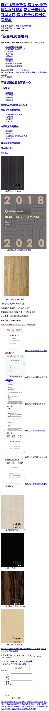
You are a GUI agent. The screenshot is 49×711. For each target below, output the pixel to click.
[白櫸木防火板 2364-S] (12, 643)
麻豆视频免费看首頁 (13, 47)
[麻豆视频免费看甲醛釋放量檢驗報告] (15, 377)
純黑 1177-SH (10, 568)
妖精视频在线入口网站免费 (21, 706)
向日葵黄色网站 (39, 706)
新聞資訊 (9, 56)
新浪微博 (4, 26)
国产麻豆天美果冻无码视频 (25, 709)
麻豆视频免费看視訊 (10, 143)
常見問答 (9, 122)
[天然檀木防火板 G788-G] (12, 605)
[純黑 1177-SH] (12, 566)
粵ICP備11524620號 (19, 664)
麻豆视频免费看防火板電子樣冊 (18, 250)
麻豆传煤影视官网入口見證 (16, 136)
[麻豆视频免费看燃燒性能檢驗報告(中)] (15, 351)
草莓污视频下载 (37, 704)
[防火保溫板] (6, 77)
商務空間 (9, 93)
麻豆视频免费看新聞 (10, 110)
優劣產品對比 (7, 148)
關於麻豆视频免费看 (13, 63)
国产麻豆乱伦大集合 (35, 702)
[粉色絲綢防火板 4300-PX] (12, 528)
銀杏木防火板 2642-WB (14, 299)
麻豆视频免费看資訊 (13, 114)
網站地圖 (27, 26)
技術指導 (9, 61)
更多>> (45, 491)
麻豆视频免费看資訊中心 (16, 82)
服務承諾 (9, 54)
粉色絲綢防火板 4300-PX (15, 530)
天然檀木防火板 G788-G (15, 606)
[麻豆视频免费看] (14, 36)
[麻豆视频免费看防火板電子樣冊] (23, 248)
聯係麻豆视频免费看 (13, 66)
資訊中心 (11, 26)
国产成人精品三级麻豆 (17, 702)
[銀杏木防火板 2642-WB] (16, 298)
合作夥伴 (9, 134)
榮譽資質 (9, 59)
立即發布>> (25, 308)
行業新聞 (9, 117)
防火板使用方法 (32, 72)
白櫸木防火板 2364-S (13, 644)
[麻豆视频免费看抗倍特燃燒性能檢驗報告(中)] (15, 457)
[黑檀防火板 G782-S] (12, 189)
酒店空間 (9, 95)
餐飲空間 (9, 97)
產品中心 (21, 649)
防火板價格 (20, 72)
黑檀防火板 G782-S (13, 191)
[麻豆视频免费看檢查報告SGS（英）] (15, 431)
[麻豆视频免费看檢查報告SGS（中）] (15, 404)
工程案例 (9, 51)
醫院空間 (9, 100)
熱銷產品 (4, 153)
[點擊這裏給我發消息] (19, 316)
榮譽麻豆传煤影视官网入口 (14, 104)
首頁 (3, 325)
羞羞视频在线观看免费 (21, 704)
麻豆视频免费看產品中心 (15, 49)
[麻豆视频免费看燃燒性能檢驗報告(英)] (15, 484)
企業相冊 (9, 138)
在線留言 (19, 26)
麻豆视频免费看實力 (10, 126)
